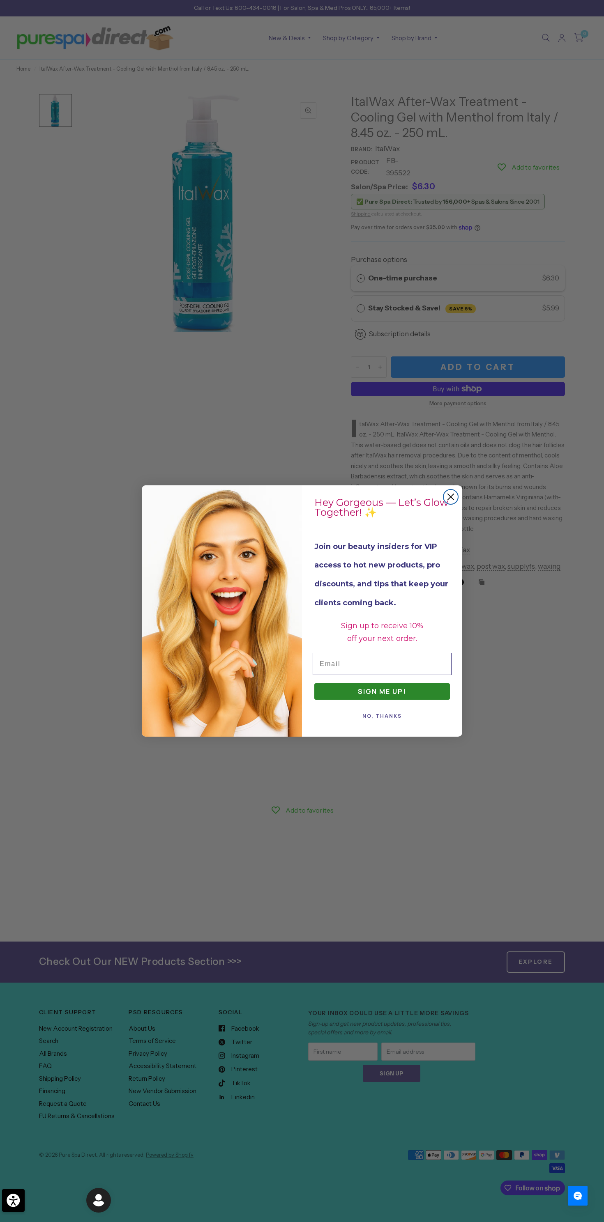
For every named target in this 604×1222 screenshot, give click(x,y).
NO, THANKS (382, 715)
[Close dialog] (450, 496)
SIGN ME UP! (382, 691)
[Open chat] (578, 1196)
